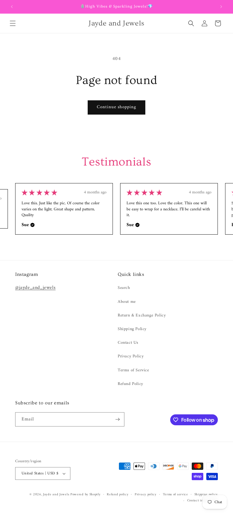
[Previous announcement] (12, 6)
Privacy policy (146, 494)
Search (124, 288)
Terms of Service (133, 370)
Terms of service (175, 494)
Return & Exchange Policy (142, 315)
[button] (12, 23)
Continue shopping (116, 107)
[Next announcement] (221, 6)
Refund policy (117, 494)
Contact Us (128, 342)
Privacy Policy (131, 356)
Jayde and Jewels (56, 494)
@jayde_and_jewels (35, 287)
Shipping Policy (132, 329)
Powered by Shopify (85, 494)
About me (127, 302)
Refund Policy (130, 384)
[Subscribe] (117, 419)
